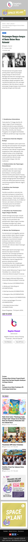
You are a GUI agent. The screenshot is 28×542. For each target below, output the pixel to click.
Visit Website (8, 342)
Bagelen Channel (8, 46)
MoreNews (15, 540)
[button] (2, 18)
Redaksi (5, 531)
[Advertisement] (14, 104)
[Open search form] (25, 18)
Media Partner (13, 531)
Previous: (14, 379)
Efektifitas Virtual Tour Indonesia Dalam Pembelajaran (13, 468)
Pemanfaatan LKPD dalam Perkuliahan (12, 445)
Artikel (4, 33)
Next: (12, 387)
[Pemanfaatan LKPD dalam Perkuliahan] (14, 435)
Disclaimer (21, 531)
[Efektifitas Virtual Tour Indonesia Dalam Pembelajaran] (14, 457)
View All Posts (20, 342)
